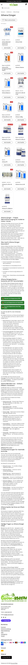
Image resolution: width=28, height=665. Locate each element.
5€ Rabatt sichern (14, 335)
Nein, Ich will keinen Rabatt (14, 339)
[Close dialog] (26, 321)
